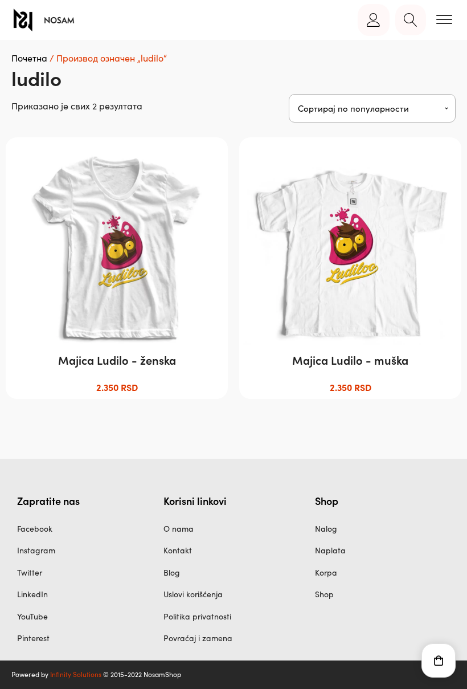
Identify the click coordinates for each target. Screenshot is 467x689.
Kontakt (177, 550)
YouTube (32, 616)
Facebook (34, 528)
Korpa (326, 572)
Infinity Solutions (75, 674)
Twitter (29, 572)
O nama (178, 528)
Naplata (330, 550)
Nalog (326, 528)
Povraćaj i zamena (197, 638)
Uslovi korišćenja (193, 594)
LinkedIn (32, 594)
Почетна (29, 58)
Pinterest (33, 638)
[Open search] (410, 20)
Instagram (36, 550)
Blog (171, 572)
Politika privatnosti (197, 616)
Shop (324, 594)
